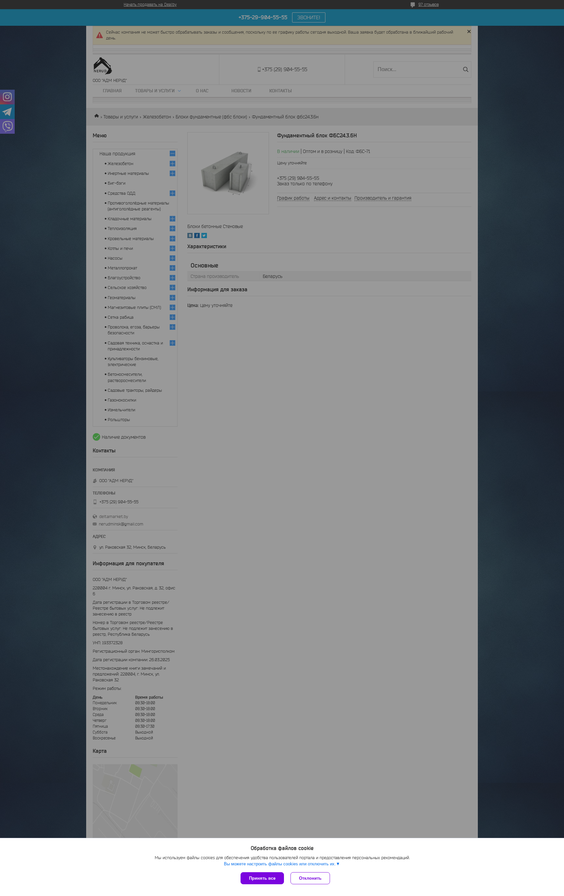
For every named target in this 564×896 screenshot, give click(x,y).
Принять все (262, 878)
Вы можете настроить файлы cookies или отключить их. (280, 863)
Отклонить (310, 878)
